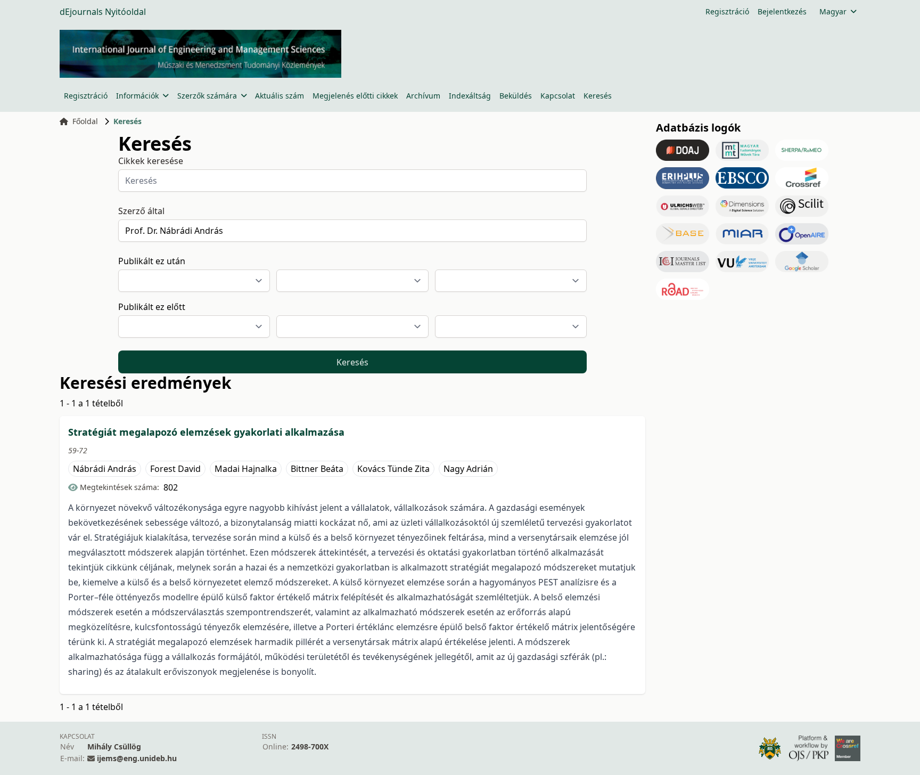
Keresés (598, 96)
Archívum (423, 96)
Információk (137, 96)
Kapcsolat (557, 96)
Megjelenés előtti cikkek (355, 96)
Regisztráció (727, 11)
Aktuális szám (279, 96)
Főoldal (85, 121)
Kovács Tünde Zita (393, 469)
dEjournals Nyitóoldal (103, 12)
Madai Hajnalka (246, 469)
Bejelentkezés (782, 11)
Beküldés (515, 96)
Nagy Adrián (468, 469)
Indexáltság (470, 96)
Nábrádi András (104, 469)
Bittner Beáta (317, 469)
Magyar (833, 11)
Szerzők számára (207, 96)
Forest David (175, 469)
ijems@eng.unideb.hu (137, 758)
